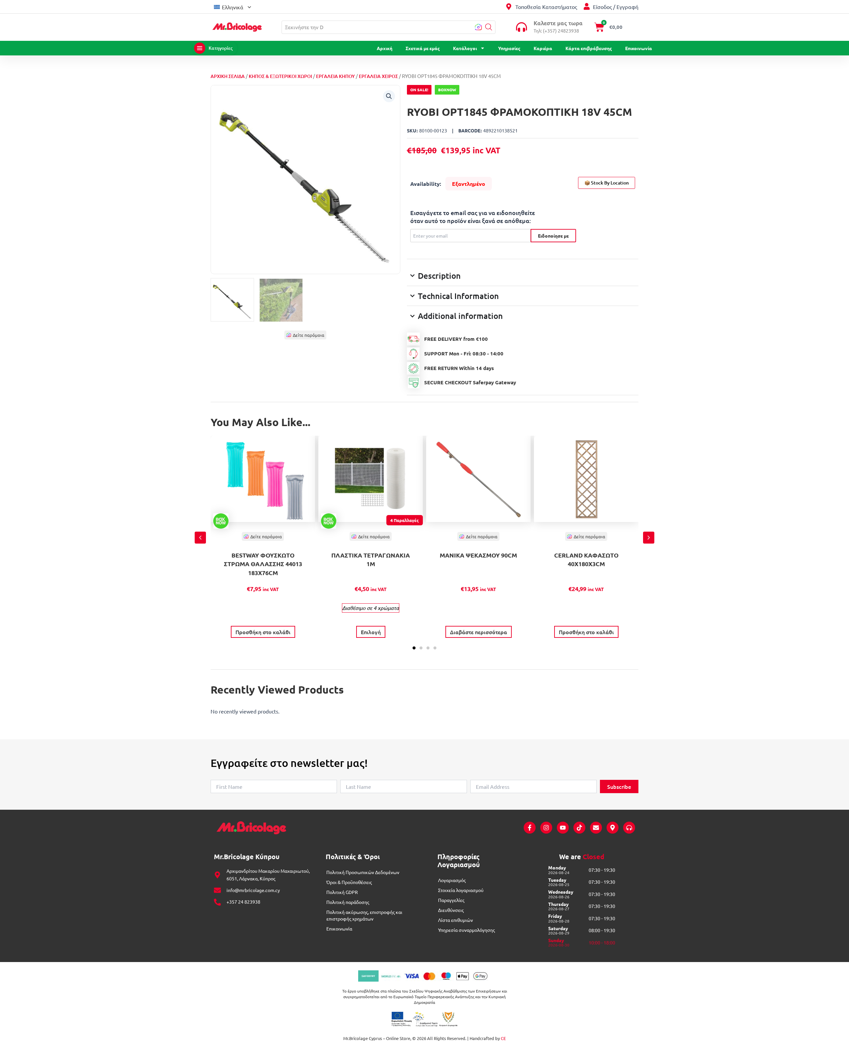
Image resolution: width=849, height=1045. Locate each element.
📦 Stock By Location (606, 183)
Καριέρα (543, 48)
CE (503, 1038)
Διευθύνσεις (451, 910)
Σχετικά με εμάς (423, 48)
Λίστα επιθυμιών (455, 920)
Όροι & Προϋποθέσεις (349, 882)
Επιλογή (371, 631)
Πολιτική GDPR (342, 892)
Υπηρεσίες (509, 48)
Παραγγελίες (451, 900)
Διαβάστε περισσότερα (478, 631)
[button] (232, 6)
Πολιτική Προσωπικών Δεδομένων (362, 872)
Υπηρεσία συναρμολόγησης (466, 930)
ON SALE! (419, 89)
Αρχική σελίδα (228, 76)
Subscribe (619, 786)
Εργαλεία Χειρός (378, 76)
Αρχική (384, 48)
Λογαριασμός (452, 880)
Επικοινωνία (638, 48)
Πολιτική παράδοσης (347, 902)
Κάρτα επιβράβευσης (588, 48)
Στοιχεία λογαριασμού (461, 890)
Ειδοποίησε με (553, 236)
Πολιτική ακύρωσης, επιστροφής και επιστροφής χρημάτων (364, 915)
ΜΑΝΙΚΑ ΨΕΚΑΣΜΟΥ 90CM (478, 555)
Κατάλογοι (465, 48)
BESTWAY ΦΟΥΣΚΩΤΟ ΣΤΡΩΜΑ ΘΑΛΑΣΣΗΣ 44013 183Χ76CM (263, 563)
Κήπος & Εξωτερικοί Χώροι (280, 76)
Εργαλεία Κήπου (335, 76)
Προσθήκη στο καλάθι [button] (263, 631)
